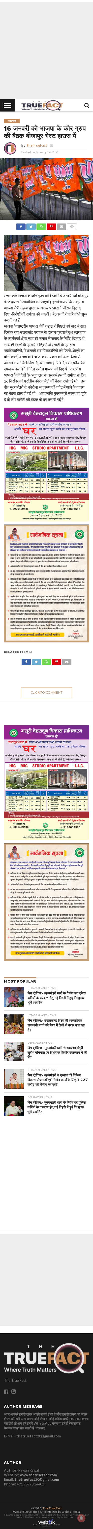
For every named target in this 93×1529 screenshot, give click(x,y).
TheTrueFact (36, 145)
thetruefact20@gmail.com (37, 1479)
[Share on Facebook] (21, 225)
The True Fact (52, 1508)
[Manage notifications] (81, 1518)
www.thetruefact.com (38, 1475)
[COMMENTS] (72, 225)
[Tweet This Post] (31, 225)
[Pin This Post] (51, 225)
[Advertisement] (46, 50)
